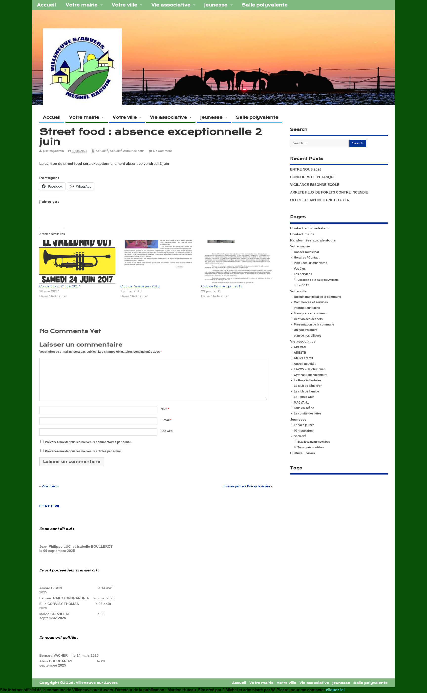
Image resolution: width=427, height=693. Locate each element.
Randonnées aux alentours (313, 240)
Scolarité (300, 436)
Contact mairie (302, 234)
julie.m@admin (53, 151)
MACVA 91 (301, 402)
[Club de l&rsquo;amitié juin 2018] (158, 262)
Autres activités (305, 364)
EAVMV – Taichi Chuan (309, 369)
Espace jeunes (304, 425)
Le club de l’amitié (306, 391)
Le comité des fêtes (307, 413)
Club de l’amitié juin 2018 (140, 286)
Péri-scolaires (304, 431)
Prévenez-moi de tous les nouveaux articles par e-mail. (83, 451)
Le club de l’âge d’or (308, 386)
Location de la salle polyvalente (318, 279)
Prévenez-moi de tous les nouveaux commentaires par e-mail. (88, 442)
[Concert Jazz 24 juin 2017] (77, 262)
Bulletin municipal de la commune (317, 297)
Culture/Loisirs (302, 453)
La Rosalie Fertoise (307, 380)
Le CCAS (303, 285)
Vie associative (171, 4)
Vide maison (50, 486)
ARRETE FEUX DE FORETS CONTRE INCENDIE (329, 192)
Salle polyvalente (265, 4)
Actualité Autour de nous (127, 151)
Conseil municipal (306, 252)
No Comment (162, 151)
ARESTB (300, 352)
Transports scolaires (311, 447)
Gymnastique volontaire (310, 375)
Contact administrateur (309, 228)
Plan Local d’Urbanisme (310, 263)
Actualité (102, 151)
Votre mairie (82, 4)
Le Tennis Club (304, 397)
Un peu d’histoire (306, 330)
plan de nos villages (307, 335)
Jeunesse (216, 4)
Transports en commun (310, 313)
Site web (166, 431)
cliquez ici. (336, 690)
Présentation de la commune (314, 324)
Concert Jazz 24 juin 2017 (59, 286)
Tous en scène (304, 408)
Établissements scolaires (314, 441)
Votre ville (124, 4)
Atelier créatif (303, 358)
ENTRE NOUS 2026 (305, 169)
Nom (165, 409)
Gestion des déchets (308, 319)
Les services (303, 274)
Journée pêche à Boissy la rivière (246, 486)
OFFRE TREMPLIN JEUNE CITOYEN (319, 200)
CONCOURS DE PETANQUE (313, 177)
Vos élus (300, 268)
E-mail (166, 420)
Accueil (46, 4)
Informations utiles (307, 308)
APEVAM (300, 347)
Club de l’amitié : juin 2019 (221, 286)
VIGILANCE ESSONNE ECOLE (314, 185)
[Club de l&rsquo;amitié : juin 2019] (239, 262)
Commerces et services (311, 302)
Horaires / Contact (307, 257)
